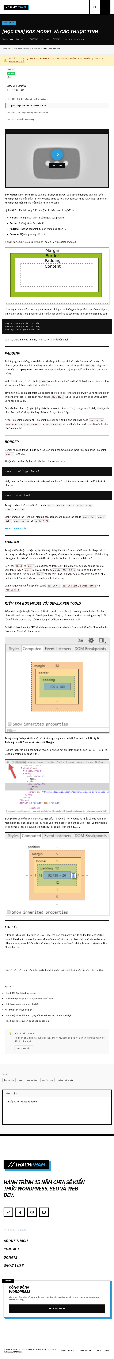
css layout (47, 1080)
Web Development (21, 49)
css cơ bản (32, 1080)
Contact (11, 1249)
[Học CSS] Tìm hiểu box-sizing (20, 119)
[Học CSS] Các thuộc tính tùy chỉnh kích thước (27, 112)
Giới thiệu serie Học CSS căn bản (22, 1004)
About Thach (16, 1240)
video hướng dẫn (65, 1080)
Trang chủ (6, 49)
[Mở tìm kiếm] (94, 7)
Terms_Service (85, 1351)
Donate (10, 1257)
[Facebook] (20, 1212)
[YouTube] (32, 1212)
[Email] (44, 1212)
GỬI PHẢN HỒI (24, 1048)
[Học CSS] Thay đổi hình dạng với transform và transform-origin (38, 1015)
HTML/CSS (9, 23)
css (20, 1080)
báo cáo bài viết (16, 61)
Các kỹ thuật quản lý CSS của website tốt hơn (29, 998)
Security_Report (103, 1351)
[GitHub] (8, 1212)
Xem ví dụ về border (16, 528)
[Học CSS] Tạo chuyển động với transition (27, 1020)
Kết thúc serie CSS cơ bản (18, 1009)
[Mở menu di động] (105, 7)
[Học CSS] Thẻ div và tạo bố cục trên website (27, 99)
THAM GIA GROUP (57, 1308)
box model (9, 1080)
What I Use (14, 1265)
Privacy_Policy (67, 1351)
